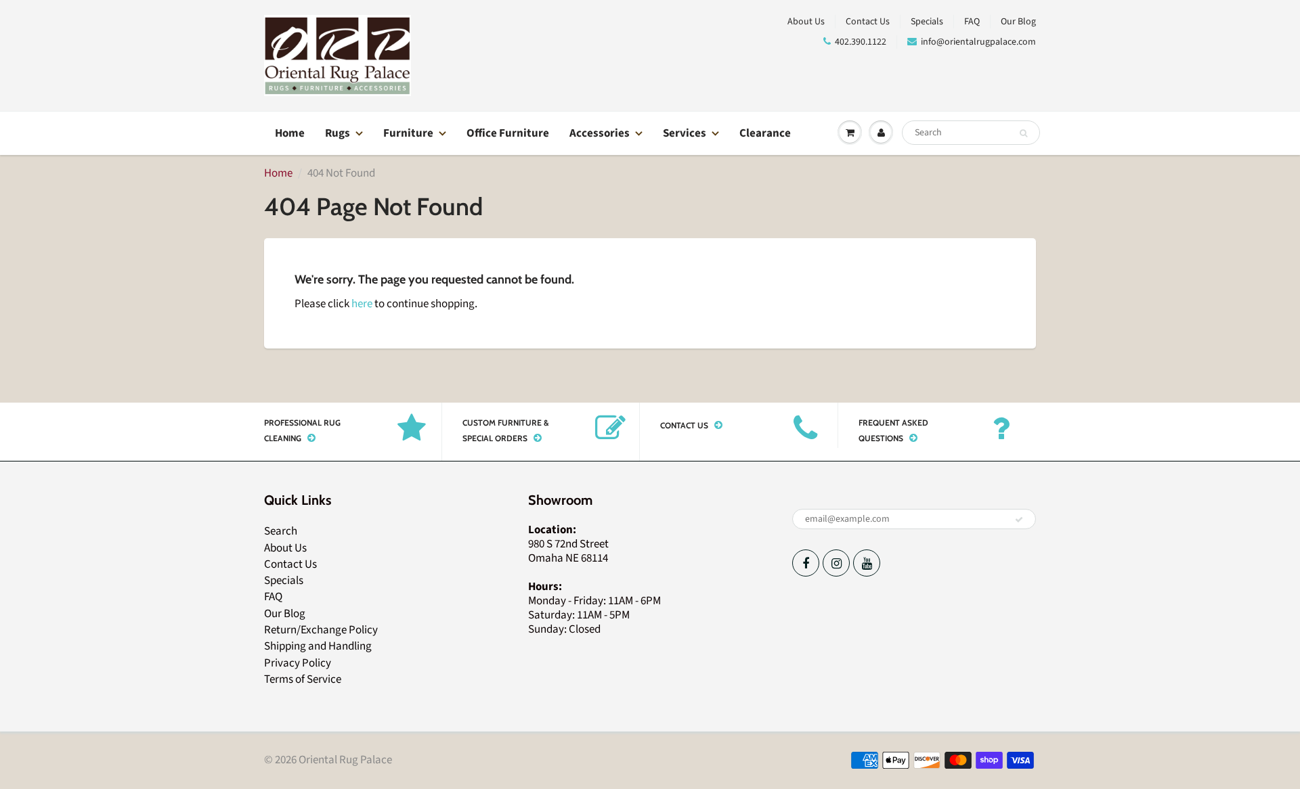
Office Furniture (508, 133)
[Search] (1023, 133)
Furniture (408, 133)
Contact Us (868, 21)
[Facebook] (805, 563)
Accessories (599, 133)
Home (290, 133)
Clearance (765, 133)
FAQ (972, 21)
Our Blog (1018, 21)
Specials (927, 21)
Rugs (337, 133)
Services (684, 133)
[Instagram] (836, 563)
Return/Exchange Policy (321, 630)
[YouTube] (866, 563)
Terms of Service (302, 679)
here (361, 304)
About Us (806, 21)
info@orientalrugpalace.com (978, 42)
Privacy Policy (297, 663)
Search (280, 531)
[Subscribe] (1019, 520)
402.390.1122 (860, 42)
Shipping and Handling (318, 646)
